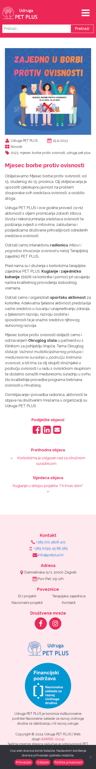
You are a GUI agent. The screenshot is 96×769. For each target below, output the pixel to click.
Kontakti (68, 603)
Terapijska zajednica (69, 596)
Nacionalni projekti (27, 603)
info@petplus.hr (51, 555)
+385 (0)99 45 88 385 (51, 548)
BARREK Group (53, 739)
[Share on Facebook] (37, 429)
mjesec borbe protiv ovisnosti (42, 153)
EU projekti (27, 596)
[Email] (57, 429)
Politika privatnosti (68, 762)
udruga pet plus (79, 153)
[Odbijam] (90, 757)
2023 (14, 153)
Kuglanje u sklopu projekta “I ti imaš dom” (48, 486)
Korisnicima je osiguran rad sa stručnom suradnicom (51, 461)
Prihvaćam (23, 762)
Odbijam (43, 762)
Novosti (16, 147)
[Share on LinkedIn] (47, 429)
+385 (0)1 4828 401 (50, 542)
